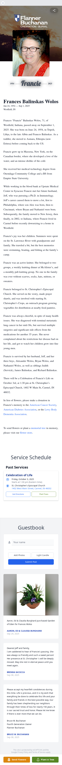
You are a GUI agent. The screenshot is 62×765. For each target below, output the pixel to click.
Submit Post (31, 561)
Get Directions (18, 494)
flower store (26, 432)
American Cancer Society (43, 404)
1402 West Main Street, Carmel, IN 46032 (31, 488)
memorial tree (38, 428)
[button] (31, 595)
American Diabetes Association (19, 409)
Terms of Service (39, 752)
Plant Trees (43, 494)
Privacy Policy (22, 752)
